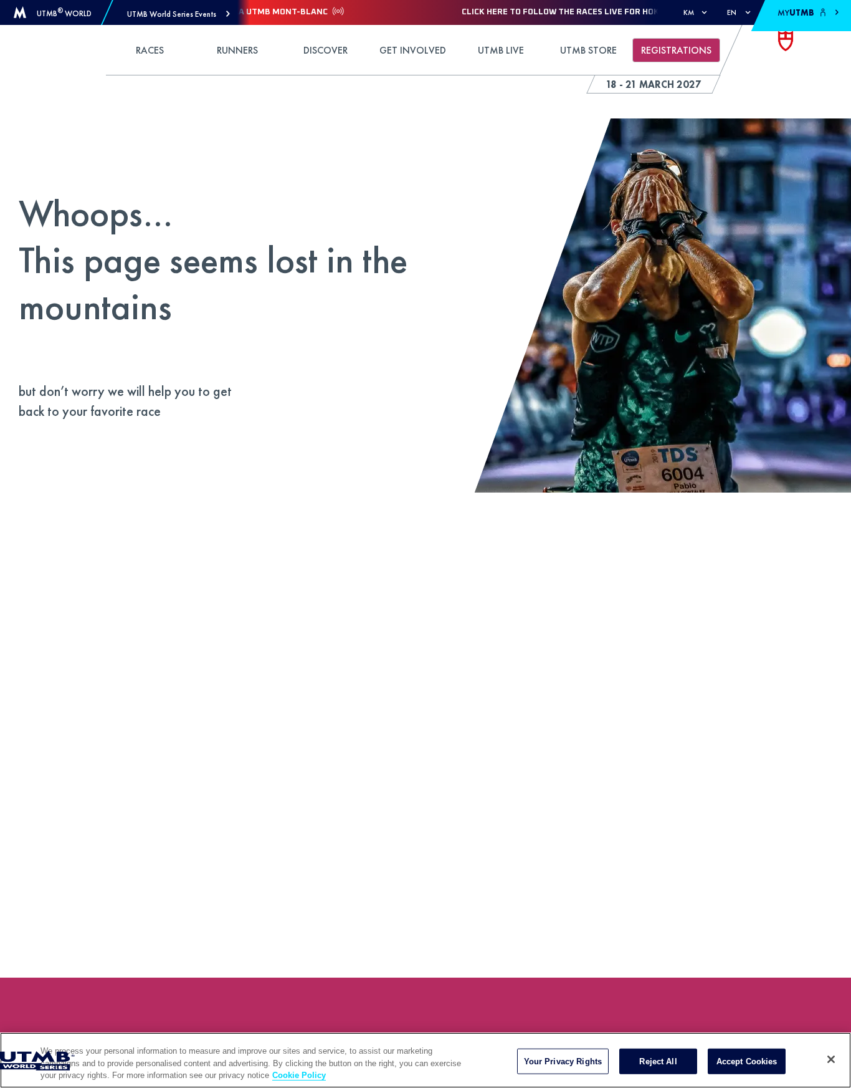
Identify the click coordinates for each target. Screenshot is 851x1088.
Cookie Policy (299, 1075)
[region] (425, 1060)
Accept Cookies (746, 1061)
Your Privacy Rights (563, 1061)
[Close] (831, 1059)
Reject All (658, 1061)
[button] (178, 14)
